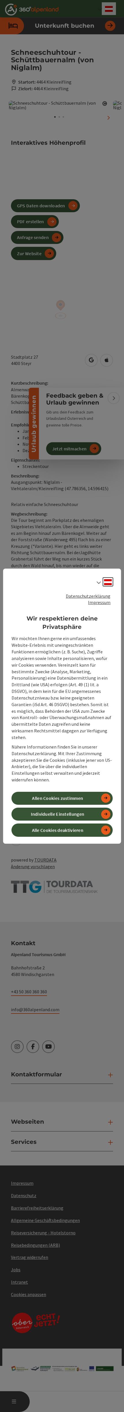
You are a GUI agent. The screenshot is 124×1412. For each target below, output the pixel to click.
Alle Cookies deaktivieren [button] (58, 830)
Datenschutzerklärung (88, 596)
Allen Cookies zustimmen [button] (57, 798)
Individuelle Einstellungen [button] (57, 814)
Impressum (99, 602)
